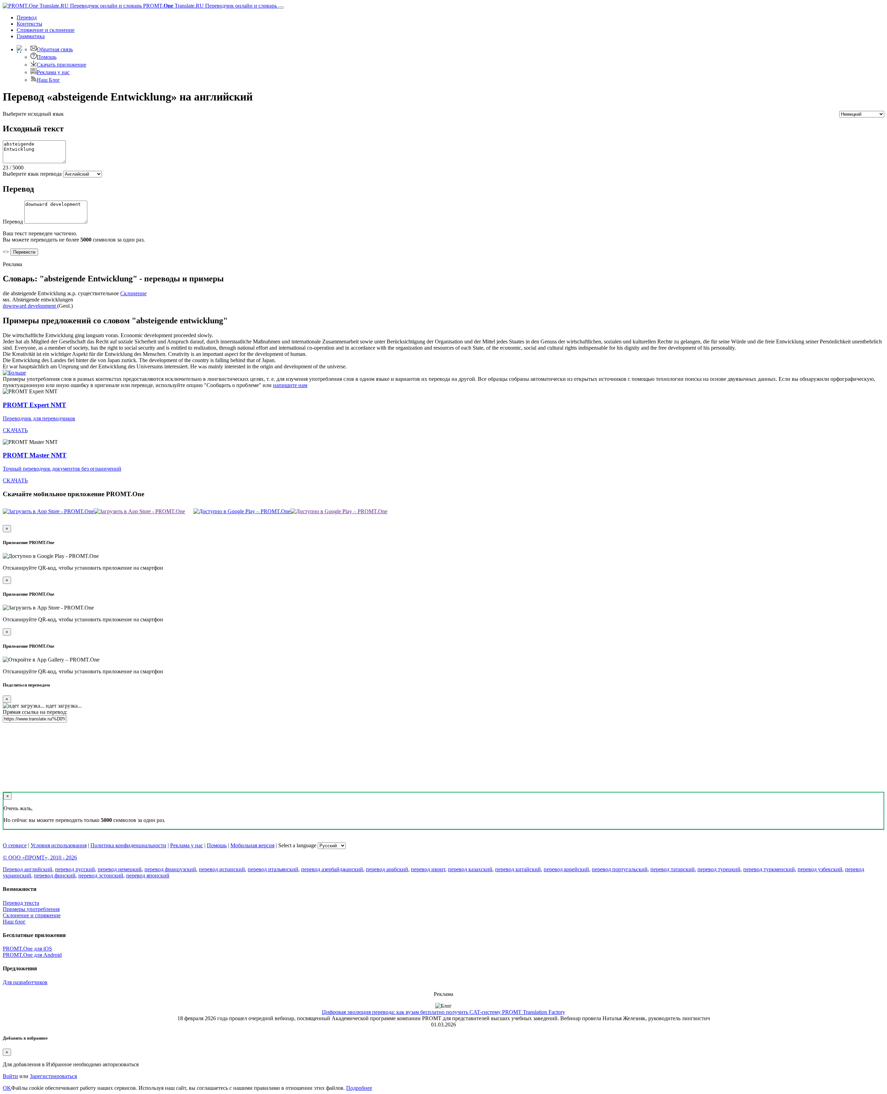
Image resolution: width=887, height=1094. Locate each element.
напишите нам (290, 385)
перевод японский (147, 875)
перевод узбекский (820, 869)
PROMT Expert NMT (34, 405)
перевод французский (170, 869)
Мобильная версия (252, 845)
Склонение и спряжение (32, 915)
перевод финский (55, 875)
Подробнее (359, 1088)
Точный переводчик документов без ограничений (62, 469)
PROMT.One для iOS (27, 949)
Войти (10, 1076)
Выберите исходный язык (33, 114)
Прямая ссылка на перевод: (35, 712)
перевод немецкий (120, 869)
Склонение (133, 293)
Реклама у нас (53, 72)
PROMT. (209, 6)
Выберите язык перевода (32, 174)
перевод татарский (672, 869)
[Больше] (14, 373)
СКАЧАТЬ (15, 430)
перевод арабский (387, 869)
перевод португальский (620, 869)
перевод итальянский (273, 869)
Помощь (46, 57)
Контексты (29, 24)
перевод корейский (566, 869)
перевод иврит (428, 869)
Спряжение (45, 30)
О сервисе (15, 845)
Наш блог (14, 922)
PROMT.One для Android (32, 955)
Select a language (297, 845)
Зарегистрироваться (53, 1076)
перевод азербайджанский (332, 869)
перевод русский (75, 869)
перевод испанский (222, 869)
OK (7, 1088)
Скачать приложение (61, 65)
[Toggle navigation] (281, 8)
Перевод (27, 17)
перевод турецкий (718, 869)
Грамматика (31, 36)
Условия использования (58, 845)
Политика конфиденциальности (128, 845)
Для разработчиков (25, 982)
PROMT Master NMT (35, 455)
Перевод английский (27, 869)
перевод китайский (518, 869)
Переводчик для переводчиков (39, 418)
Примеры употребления (31, 909)
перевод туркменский (769, 869)
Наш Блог (48, 80)
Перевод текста (21, 903)
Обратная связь (55, 49)
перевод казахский (470, 869)
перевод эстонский (100, 875)
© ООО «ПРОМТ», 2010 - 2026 (40, 857)
